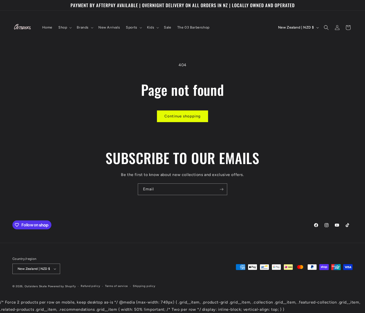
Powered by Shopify (62, 286)
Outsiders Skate (36, 286)
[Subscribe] (221, 189)
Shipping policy (144, 286)
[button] (64, 27)
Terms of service (116, 286)
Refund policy (90, 286)
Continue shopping (182, 116)
